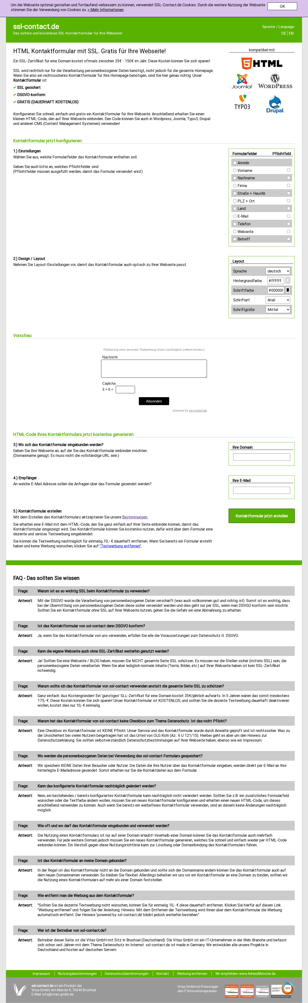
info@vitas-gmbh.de (58, 994)
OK (282, 6)
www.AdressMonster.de (257, 973)
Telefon (243, 223)
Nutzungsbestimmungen (77, 973)
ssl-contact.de (36, 26)
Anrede (243, 162)
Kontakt (163, 973)
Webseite (245, 231)
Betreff (243, 239)
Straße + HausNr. (251, 193)
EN (291, 33)
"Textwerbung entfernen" (120, 546)
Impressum (41, 973)
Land (241, 208)
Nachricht (109, 357)
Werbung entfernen (192, 973)
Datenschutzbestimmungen (126, 973)
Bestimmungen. (135, 517)
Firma (242, 185)
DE (283, 33)
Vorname (244, 170)
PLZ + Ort (246, 201)
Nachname (246, 177)
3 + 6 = (107, 389)
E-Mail (242, 216)
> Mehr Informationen (106, 9)
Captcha (109, 383)
